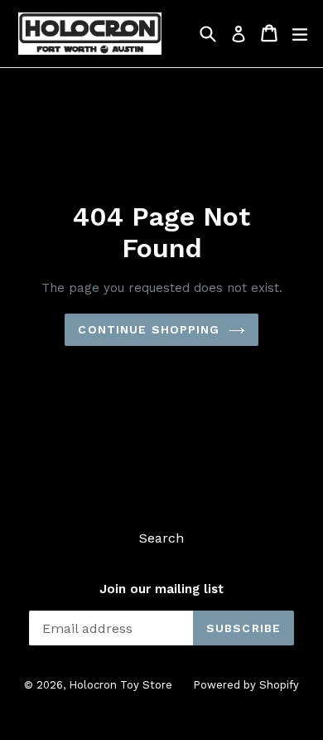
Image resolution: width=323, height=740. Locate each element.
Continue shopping (148, 329)
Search (161, 538)
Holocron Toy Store (120, 685)
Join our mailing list (161, 589)
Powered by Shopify (246, 685)
